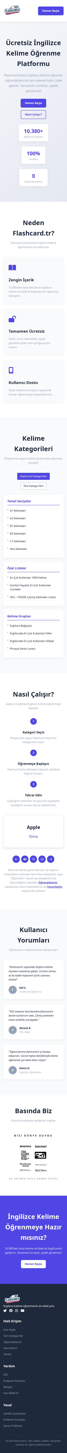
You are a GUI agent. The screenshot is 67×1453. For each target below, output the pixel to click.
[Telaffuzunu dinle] (24, 859)
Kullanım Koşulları (14, 1419)
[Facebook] (11, 1310)
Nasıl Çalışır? (33, 114)
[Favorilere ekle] (33, 859)
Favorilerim (54, 887)
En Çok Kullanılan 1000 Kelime (28, 577)
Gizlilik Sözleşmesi (14, 1413)
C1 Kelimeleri (18, 541)
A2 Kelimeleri (18, 518)
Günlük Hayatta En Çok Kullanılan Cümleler (30, 587)
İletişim (7, 1387)
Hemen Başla (50, 11)
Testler (7, 1354)
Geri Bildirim (11, 1393)
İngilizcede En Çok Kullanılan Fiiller (31, 633)
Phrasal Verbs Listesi (22, 648)
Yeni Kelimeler (18, 549)
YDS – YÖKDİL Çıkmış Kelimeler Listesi (33, 597)
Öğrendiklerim (47, 882)
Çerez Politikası (12, 1426)
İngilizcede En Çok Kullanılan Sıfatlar (32, 641)
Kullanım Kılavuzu (14, 1381)
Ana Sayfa (9, 1329)
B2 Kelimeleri (18, 533)
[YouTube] (22, 1310)
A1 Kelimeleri (18, 510)
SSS (5, 1374)
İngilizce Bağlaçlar (21, 625)
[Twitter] (5, 1310)
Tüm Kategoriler (13, 1336)
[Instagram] (16, 1310)
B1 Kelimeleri (18, 526)
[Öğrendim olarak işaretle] (42, 859)
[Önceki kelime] (16, 859)
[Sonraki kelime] (50, 859)
